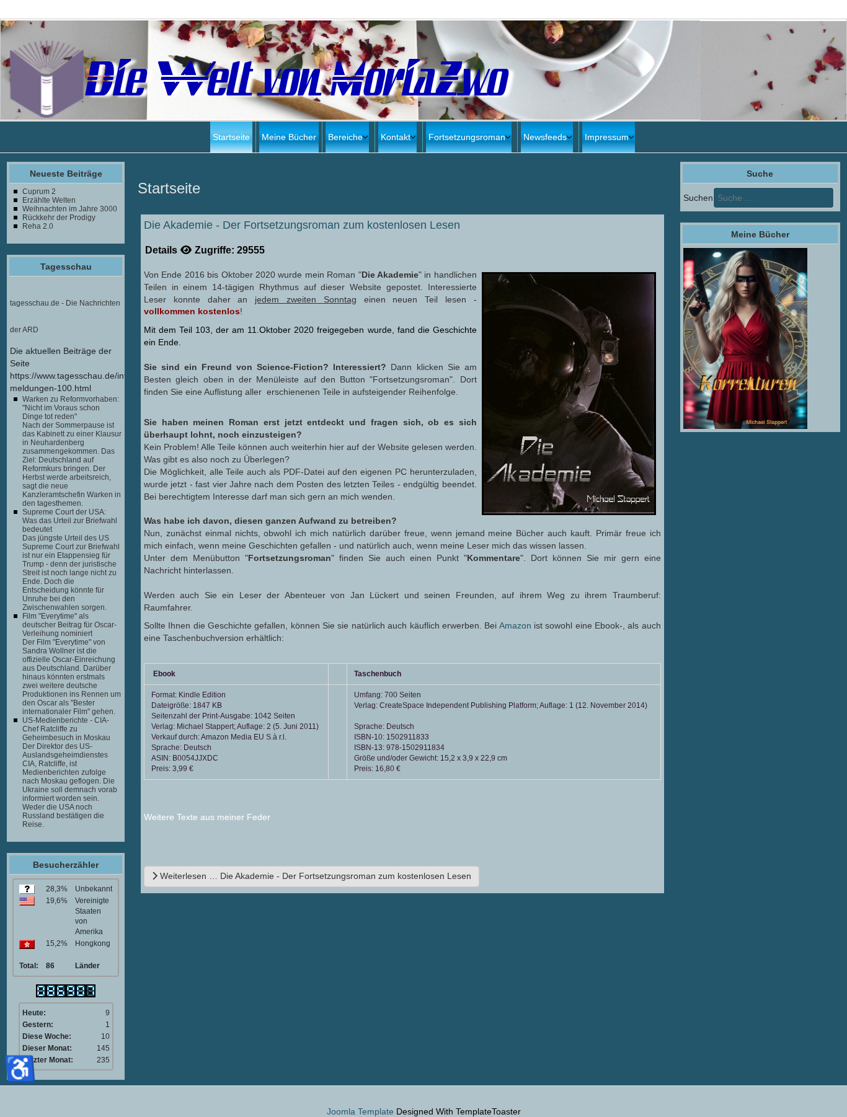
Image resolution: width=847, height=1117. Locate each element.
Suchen (698, 198)
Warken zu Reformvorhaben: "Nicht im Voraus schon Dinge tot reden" (70, 408)
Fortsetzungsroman (466, 137)
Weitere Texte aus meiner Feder (207, 817)
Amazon (516, 625)
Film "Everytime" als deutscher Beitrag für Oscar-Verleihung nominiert (69, 625)
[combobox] (773, 197)
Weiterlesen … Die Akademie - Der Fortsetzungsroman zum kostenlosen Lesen (314, 876)
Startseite (231, 137)
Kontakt (395, 137)
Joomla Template (360, 1111)
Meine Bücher (289, 137)
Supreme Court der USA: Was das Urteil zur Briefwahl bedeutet (69, 521)
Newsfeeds (545, 137)
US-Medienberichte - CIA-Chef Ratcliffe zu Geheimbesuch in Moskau (66, 729)
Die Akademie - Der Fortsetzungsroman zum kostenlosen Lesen (302, 225)
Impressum (607, 137)
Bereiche (345, 137)
